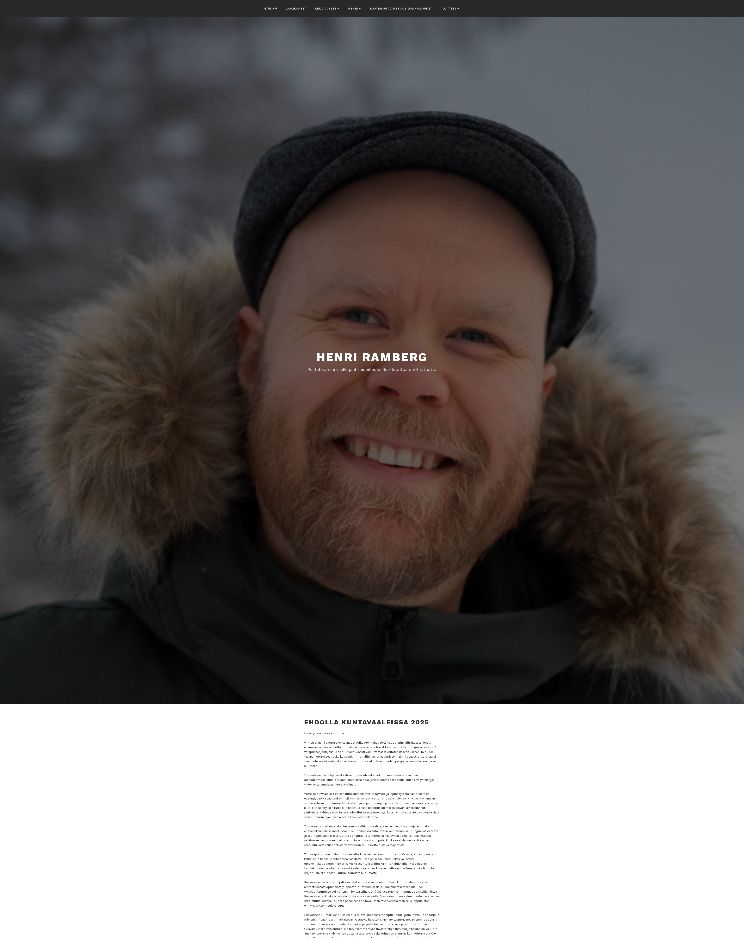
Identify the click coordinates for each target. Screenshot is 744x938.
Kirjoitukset (325, 8)
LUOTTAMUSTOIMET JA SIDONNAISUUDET (401, 8)
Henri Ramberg (372, 357)
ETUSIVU (270, 8)
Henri (353, 8)
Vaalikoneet (296, 8)
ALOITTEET (448, 8)
